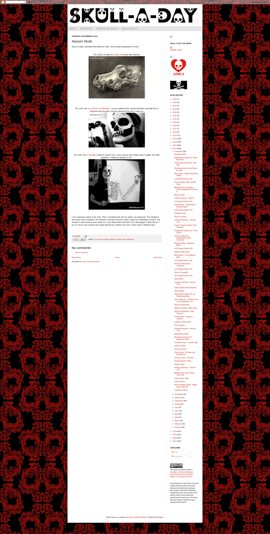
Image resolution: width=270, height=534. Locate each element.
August (177, 404)
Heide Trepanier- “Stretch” (184, 198)
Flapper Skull (179, 364)
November (179, 394)
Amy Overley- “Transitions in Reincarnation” (185, 206)
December (179, 151)
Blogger (160, 517)
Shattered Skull (180, 213)
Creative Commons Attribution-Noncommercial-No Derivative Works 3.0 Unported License (182, 474)
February (178, 424)
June (177, 411)
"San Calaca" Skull (181, 378)
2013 (175, 142)
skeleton (119, 239)
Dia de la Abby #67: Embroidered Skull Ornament (182, 238)
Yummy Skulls (179, 382)
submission (130, 239)
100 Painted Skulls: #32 (183, 260)
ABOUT (72, 28)
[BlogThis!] (76, 239)
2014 (175, 139)
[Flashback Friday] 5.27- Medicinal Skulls (183, 338)
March (177, 421)
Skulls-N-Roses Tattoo (182, 361)
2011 (175, 149)
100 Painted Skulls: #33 (183, 248)
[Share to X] (79, 239)
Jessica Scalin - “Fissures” (184, 358)
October (178, 398)
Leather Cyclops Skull (182, 322)
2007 (175, 441)
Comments (177, 457)
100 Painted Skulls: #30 (183, 276)
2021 (175, 116)
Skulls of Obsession (181, 305)
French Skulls (179, 325)
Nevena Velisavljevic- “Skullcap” (182, 265)
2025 (175, 102)
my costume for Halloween (99, 108)
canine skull (119, 54)
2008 (175, 438)
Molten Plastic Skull (181, 252)
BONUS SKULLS (129, 28)
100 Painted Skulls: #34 (183, 210)
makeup (112, 239)
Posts (175, 452)
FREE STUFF (86, 28)
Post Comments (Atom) (91, 262)
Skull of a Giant (180, 349)
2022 (175, 112)
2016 (175, 132)
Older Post (158, 257)
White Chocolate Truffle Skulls (185, 308)
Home (117, 257)
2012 (175, 145)
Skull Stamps (179, 291)
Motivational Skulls (181, 334)
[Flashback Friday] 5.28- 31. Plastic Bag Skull (184, 295)
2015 (175, 135)
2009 (175, 435)
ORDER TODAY (176, 50)
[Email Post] (85, 236)
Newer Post (76, 257)
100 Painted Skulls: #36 (183, 179)
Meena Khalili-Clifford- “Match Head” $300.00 (185, 386)
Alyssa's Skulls (180, 346)
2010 (175, 431)
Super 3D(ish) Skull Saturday (185, 288)
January (178, 427)
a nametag (91, 155)
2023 (175, 109)
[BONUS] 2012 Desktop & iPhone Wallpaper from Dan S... (186, 190)
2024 (175, 106)
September (179, 401)
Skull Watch (178, 279)
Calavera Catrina (180, 390)
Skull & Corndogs (181, 272)
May (176, 414)
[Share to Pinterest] (84, 239)
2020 (175, 119)
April (177, 417)
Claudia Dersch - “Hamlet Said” (186, 343)
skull (123, 239)
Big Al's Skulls (179, 195)
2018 (175, 126)
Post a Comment (81, 253)
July (176, 407)
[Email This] (74, 239)
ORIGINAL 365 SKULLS (107, 28)
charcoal (99, 239)
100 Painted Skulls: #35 (183, 201)
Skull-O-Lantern (180, 217)
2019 (175, 122)
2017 (175, 129)
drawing (106, 239)
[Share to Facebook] (82, 239)
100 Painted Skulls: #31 (183, 269)
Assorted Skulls (180, 154)
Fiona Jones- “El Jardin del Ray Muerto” (184, 353)
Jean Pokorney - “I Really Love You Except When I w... (186, 300)
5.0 (95, 239)
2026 (175, 99)
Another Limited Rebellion (137, 517)
